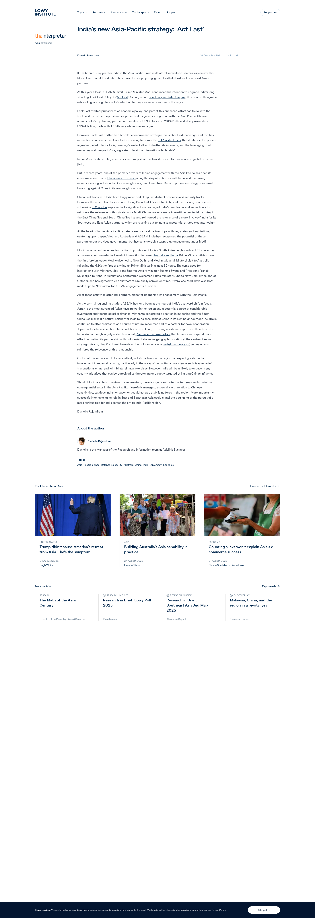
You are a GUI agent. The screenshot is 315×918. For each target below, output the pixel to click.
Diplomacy (156, 464)
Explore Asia (269, 586)
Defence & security (111, 464)
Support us (270, 12)
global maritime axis (176, 344)
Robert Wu (238, 565)
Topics (81, 12)
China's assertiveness (121, 178)
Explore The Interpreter (263, 486)
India (145, 464)
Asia (37, 42)
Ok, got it (264, 910)
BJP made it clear (169, 140)
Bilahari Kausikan (76, 619)
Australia (128, 464)
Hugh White (46, 565)
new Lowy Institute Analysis (167, 97)
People (171, 12)
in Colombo (99, 207)
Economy (168, 464)
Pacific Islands (91, 464)
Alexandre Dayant (176, 619)
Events (158, 12)
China (138, 464)
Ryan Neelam (110, 619)
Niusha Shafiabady (219, 565)
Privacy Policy (218, 910)
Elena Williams (132, 565)
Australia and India (165, 255)
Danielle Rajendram (88, 55)
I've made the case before (153, 334)
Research (98, 12)
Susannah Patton (239, 619)
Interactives (117, 12)
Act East (122, 97)
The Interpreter (140, 12)
